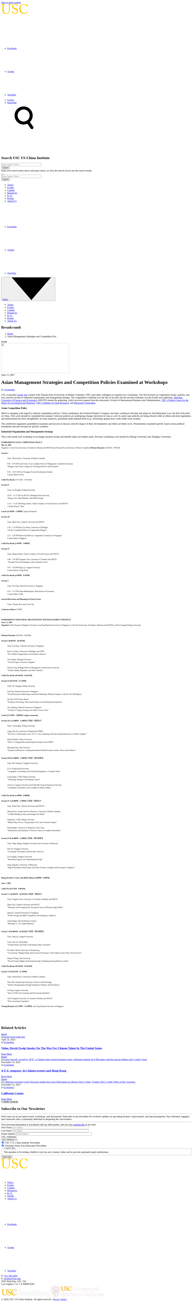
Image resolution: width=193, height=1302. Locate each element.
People (10, 198)
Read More (6, 1054)
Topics (10, 185)
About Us (12, 201)
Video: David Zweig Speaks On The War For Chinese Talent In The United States (51, 1048)
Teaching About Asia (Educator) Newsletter (25, 1145)
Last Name (6, 1130)
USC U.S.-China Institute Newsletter (22, 1142)
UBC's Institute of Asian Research (52, 403)
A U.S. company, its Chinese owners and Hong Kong (33, 1070)
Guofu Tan (22, 395)
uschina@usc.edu (12, 1278)
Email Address (8, 1134)
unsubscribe (79, 1124)
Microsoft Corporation (84, 403)
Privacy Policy (60, 1299)
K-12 (9, 195)
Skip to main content (11, 2)
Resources (12, 193)
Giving (10, 100)
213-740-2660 (10, 1276)
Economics (9, 389)
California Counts (12, 1093)
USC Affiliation (8, 1137)
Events (10, 187)
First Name (6, 1127)
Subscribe (12, 102)
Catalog (11, 190)
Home (10, 333)
